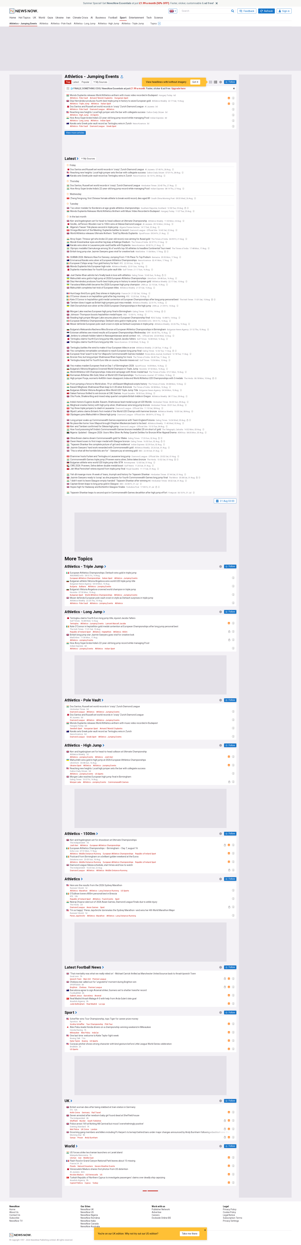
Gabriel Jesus (76, 996)
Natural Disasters (85, 1166)
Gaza (50, 17)
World (42, 17)
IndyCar (95, 1033)
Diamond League (97, 109)
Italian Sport (106, 104)
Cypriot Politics (76, 1183)
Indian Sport (105, 121)
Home (12, 17)
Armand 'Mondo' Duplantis (101, 98)
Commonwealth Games (118, 782)
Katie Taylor (75, 1041)
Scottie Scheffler (77, 1024)
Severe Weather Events (105, 1166)
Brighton (73, 987)
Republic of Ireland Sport (80, 632)
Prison (80, 1138)
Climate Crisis (80, 17)
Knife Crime (75, 1113)
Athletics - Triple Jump (133, 23)
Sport (123, 17)
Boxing (85, 1041)
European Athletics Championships (85, 578)
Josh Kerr (109, 757)
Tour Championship (94, 1024)
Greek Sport (111, 126)
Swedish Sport (76, 728)
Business (100, 17)
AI (92, 17)
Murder (82, 1121)
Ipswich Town (76, 979)
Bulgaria (73, 587)
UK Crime (85, 1129)
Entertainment (136, 17)
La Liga (102, 1004)
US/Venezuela (91, 1175)
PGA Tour (109, 1024)
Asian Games (92, 907)
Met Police (74, 1129)
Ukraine (59, 17)
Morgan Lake (75, 782)
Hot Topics (24, 17)
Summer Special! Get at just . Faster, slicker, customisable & (148, 3)
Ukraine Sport (75, 766)
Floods (73, 1166)
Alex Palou (85, 1033)
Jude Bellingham (77, 1004)
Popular (85, 82)
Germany (86, 1113)
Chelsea (82, 987)
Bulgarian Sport (76, 595)
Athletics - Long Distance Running (104, 891)
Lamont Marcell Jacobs (116, 624)
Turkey (95, 1183)
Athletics (44, 23)
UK (34, 17)
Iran (68, 17)
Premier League (99, 979)
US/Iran (73, 1158)
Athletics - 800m (120, 632)
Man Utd (87, 979)
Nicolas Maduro (77, 1175)
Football (112, 17)
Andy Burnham (91, 1138)
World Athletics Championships (98, 595)
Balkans (82, 587)
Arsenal (98, 996)
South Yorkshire (94, 1121)
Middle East (88, 1158)
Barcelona (88, 996)
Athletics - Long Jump (84, 23)
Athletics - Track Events (103, 899)
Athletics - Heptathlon (102, 632)
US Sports (94, 115)
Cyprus (88, 1183)
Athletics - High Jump (108, 23)
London (94, 1129)
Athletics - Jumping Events (23, 23)
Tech (149, 17)
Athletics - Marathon (78, 891)
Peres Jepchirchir (77, 916)
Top (68, 82)
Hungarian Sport (121, 98)
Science (158, 17)
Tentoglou (74, 624)
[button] (100, 82)
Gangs (73, 1138)
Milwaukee (74, 1033)
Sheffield (74, 1121)
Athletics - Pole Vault (61, 23)
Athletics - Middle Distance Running (85, 854)
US (101, 1175)
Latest (76, 82)
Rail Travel (96, 1113)
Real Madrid (92, 1004)
